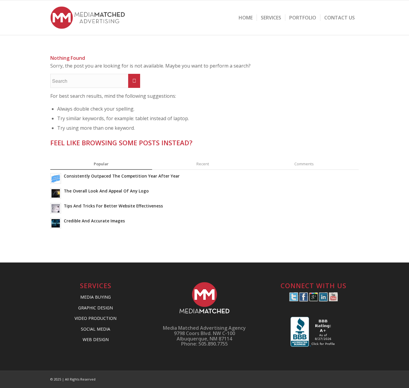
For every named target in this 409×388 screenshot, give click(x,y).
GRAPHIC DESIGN (95, 308)
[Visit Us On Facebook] (303, 300)
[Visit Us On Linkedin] (323, 300)
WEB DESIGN (96, 339)
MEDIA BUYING (95, 297)
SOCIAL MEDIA (95, 329)
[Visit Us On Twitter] (294, 300)
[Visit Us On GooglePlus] (313, 300)
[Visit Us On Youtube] (333, 300)
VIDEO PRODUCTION (95, 318)
